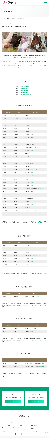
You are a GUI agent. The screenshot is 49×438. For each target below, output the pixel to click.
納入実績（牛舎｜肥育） (23, 88)
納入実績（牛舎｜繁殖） (23, 90)
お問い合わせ (30, 69)
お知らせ (9, 18)
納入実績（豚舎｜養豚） (23, 92)
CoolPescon (16, 57)
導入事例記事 (36, 175)
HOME (5, 18)
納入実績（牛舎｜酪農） (23, 87)
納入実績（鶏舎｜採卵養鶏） (24, 94)
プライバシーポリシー (34, 431)
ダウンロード (21, 425)
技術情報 (8, 425)
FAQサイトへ (13, 401)
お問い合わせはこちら (41, 222)
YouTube (37, 118)
